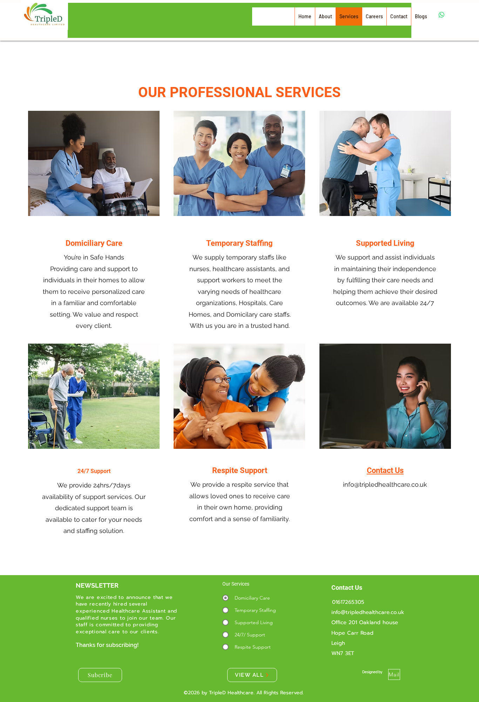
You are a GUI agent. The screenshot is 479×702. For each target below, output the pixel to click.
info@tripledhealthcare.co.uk (385, 484)
